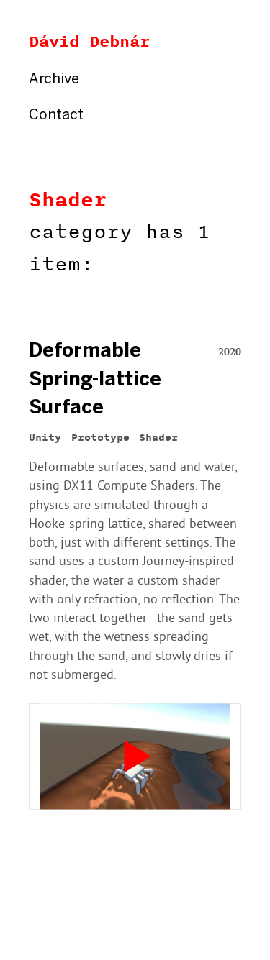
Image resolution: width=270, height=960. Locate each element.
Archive (54, 79)
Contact (56, 115)
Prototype (100, 438)
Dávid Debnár (89, 42)
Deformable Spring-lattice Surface (95, 380)
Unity (45, 438)
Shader (68, 200)
